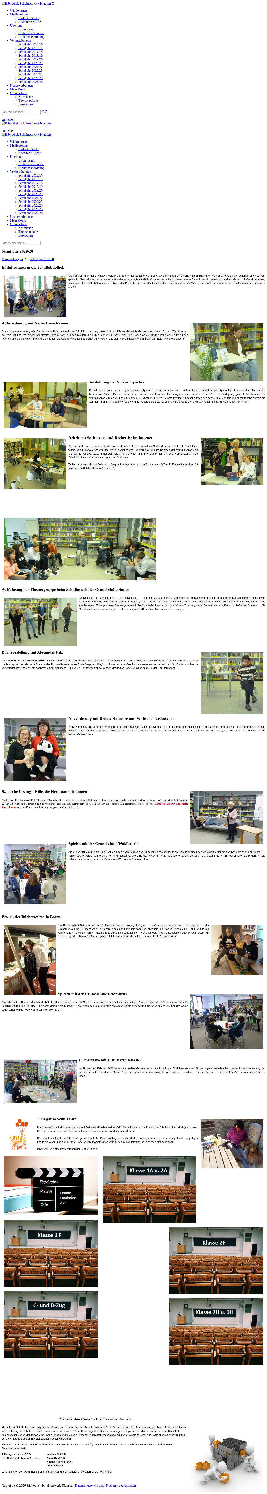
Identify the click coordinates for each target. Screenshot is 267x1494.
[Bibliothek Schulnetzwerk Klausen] (26, 3)
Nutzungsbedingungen (121, 1485)
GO (44, 111)
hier (159, 1142)
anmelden (8, 119)
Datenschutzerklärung (89, 1485)
